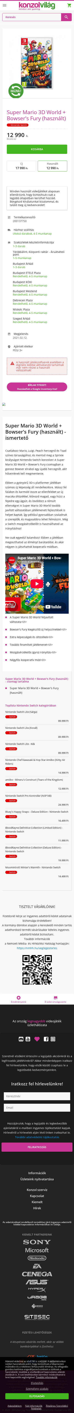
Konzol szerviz (37, 1190)
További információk (46, 1377)
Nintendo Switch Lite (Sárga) (21, 712)
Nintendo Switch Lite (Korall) (21, 728)
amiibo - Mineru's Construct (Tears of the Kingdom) (34, 779)
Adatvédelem (15, 1405)
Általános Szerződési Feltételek (49, 1407)
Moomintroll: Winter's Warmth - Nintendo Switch (33, 867)
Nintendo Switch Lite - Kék (20, 744)
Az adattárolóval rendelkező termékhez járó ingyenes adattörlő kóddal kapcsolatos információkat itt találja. (37, 1223)
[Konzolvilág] (37, 1014)
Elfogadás (37, 1396)
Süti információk (33, 1405)
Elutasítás (37, 1383)
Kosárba (37, 149)
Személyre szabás (37, 1388)
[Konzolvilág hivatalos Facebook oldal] (46, 1039)
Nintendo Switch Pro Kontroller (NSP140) (28, 795)
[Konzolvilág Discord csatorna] (21, 1039)
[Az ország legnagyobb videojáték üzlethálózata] (37, 6)
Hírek (37, 1208)
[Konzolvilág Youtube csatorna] (28, 1039)
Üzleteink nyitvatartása (37, 1179)
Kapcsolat (37, 1196)
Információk (37, 1173)
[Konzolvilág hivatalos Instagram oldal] (53, 1039)
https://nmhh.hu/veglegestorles (37, 948)
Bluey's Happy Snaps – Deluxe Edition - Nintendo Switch (36, 811)
